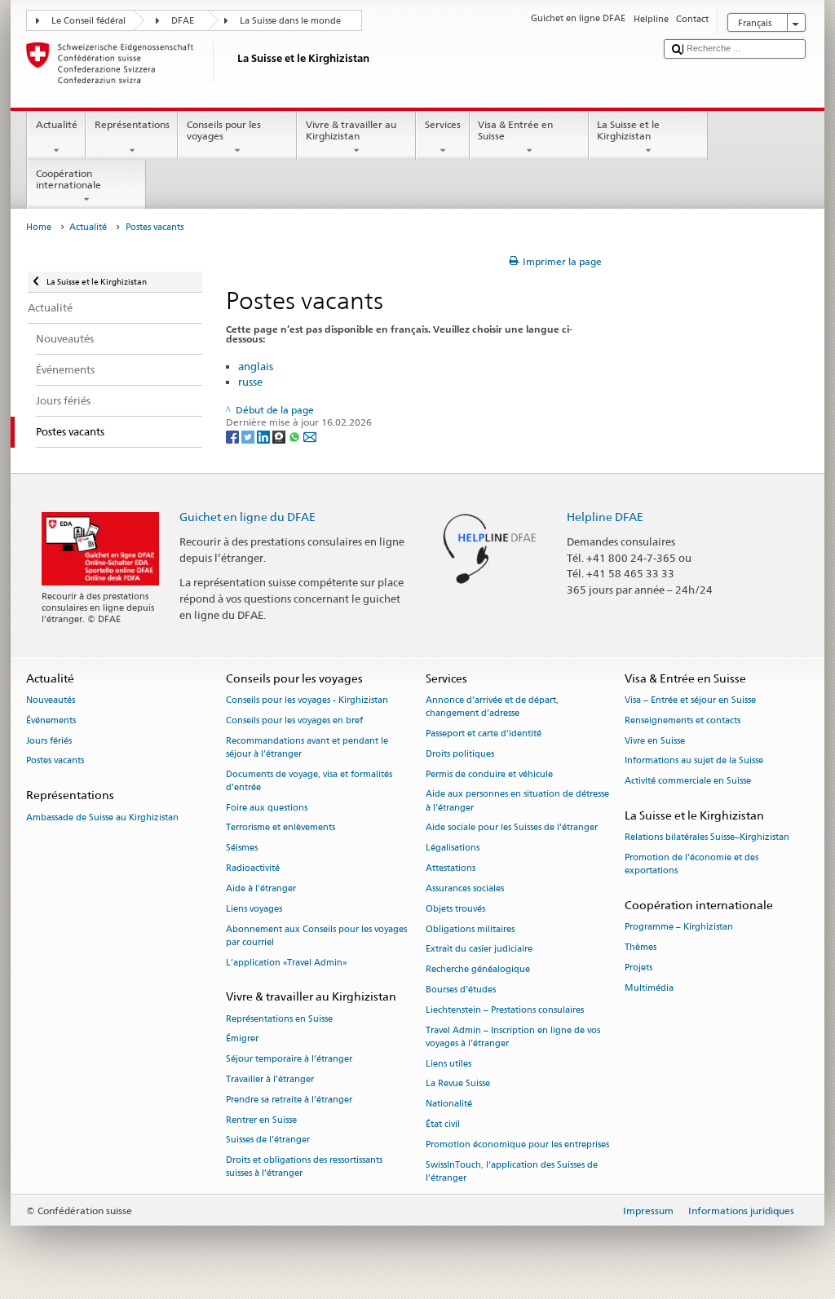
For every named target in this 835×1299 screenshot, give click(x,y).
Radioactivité (253, 869)
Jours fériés (49, 741)
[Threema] (280, 436)
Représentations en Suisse (279, 1019)
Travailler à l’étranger (270, 1079)
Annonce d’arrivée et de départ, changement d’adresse (492, 706)
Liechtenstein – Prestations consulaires (505, 1010)
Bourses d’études (461, 989)
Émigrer (242, 1039)
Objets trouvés (455, 909)
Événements (51, 720)
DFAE (182, 20)
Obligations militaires (470, 929)
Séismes (242, 848)
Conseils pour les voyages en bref (294, 720)
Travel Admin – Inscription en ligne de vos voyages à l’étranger (513, 1037)
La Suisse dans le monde (290, 20)
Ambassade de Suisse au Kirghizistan (102, 817)
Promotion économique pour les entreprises (517, 1144)
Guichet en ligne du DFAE (247, 517)
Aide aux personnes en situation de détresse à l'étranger (517, 801)
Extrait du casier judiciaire (479, 949)
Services (443, 124)
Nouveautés (50, 700)
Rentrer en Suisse (261, 1120)
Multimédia (649, 988)
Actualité (56, 124)
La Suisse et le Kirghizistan (628, 130)
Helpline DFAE (605, 517)
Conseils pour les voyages (224, 130)
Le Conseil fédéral (88, 20)
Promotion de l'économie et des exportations (691, 865)
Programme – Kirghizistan (679, 927)
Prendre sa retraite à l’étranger (289, 1099)
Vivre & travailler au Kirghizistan (351, 130)
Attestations (450, 869)
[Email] (309, 436)
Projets (638, 967)
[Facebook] (233, 436)
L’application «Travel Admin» (286, 962)
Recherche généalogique (478, 970)
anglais (255, 366)
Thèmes (640, 948)
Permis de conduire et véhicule (489, 774)
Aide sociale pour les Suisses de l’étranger (512, 828)
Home (38, 227)
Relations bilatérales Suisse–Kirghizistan (707, 838)
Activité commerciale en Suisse (688, 781)
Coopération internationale (68, 179)
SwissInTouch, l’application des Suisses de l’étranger (512, 1171)
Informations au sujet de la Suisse (694, 761)
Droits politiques (460, 754)
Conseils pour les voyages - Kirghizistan (307, 700)
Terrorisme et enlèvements (280, 828)
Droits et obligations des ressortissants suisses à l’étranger (304, 1167)
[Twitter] (249, 436)
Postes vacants (55, 761)
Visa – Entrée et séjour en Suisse (690, 700)
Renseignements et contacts (682, 720)
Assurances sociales (465, 888)
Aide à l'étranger (261, 888)
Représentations (132, 124)
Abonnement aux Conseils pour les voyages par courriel (316, 936)
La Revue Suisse (458, 1084)
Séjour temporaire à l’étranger (289, 1059)
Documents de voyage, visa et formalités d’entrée (309, 781)
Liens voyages (254, 909)
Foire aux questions (266, 807)
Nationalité (449, 1104)
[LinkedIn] (264, 436)
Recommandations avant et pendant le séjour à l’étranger (307, 747)
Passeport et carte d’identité (483, 733)
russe (250, 381)
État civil (443, 1124)
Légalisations (452, 848)
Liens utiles (448, 1063)
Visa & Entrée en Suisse (515, 130)
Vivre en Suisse (655, 741)
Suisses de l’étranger (268, 1140)
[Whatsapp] (295, 436)
